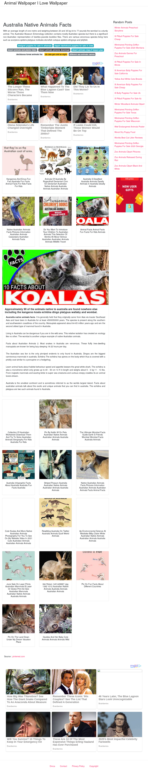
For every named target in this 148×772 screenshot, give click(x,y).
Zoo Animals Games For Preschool (125, 55)
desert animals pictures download (54, 50)
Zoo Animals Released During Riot (128, 159)
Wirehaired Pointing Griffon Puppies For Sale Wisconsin (127, 119)
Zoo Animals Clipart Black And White (128, 167)
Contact (63, 766)
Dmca (52, 766)
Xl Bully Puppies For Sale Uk (127, 92)
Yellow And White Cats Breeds (128, 78)
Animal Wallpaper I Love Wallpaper (35, 2)
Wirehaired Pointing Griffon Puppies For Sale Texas (126, 111)
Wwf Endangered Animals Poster (129, 126)
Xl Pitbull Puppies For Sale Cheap (126, 38)
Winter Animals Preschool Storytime (126, 29)
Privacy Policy (78, 766)
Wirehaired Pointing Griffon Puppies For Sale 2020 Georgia (128, 145)
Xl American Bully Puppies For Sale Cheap (128, 86)
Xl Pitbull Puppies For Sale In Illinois (127, 63)
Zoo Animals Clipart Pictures (127, 151)
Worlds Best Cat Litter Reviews (128, 137)
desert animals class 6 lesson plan (87, 50)
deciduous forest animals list (29, 54)
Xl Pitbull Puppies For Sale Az (127, 98)
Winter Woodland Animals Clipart (129, 103)
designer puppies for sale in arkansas (35, 45)
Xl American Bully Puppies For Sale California (128, 72)
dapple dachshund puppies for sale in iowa (73, 45)
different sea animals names (82, 54)
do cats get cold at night (56, 54)
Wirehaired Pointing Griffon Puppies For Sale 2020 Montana (129, 46)
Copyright (93, 766)
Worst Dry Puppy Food (124, 132)
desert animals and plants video (22, 50)
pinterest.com (18, 656)
